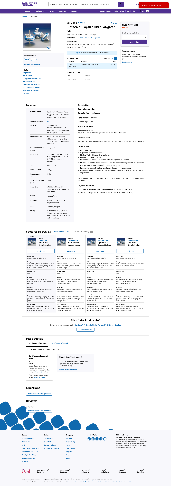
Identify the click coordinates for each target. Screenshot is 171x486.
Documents (38, 372)
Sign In (78, 53)
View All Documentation (33, 64)
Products (24, 16)
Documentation (29, 81)
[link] (32, 438)
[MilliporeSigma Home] (29, 4)
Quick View (41, 251)
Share (115, 23)
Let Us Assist (127, 62)
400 (48, 121)
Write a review (84, 38)
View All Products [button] (85, 330)
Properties (27, 73)
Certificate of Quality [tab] (60, 343)
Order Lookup (119, 11)
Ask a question (96, 38)
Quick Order (131, 11)
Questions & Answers (31, 90)
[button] (105, 11)
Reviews (26, 93)
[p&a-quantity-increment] (145, 37)
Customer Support (40, 377)
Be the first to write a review (40, 411)
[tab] (26, 16)
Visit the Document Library (68, 369)
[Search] (121, 4)
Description (27, 76)
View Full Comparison (62, 232)
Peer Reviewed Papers (31, 87)
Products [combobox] (53, 4)
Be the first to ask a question (39, 393)
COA (27, 59)
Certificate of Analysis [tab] (37, 343)
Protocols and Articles (31, 84)
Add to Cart (134, 42)
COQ (33, 59)
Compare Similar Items (32, 78)
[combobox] (86, 4)
